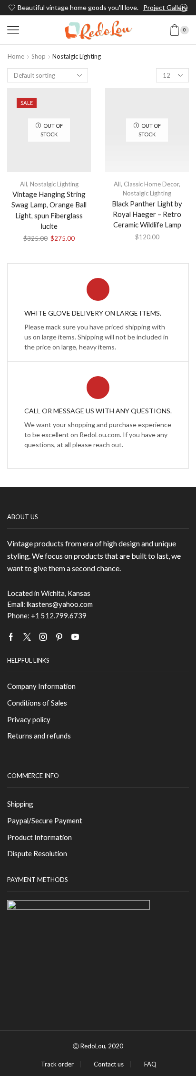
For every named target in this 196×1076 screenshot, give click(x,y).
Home (16, 56)
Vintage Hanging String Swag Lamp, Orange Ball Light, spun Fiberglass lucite (49, 210)
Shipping (20, 803)
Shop (38, 56)
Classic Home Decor (151, 184)
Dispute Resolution (37, 853)
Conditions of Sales (37, 702)
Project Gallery (165, 7)
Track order (57, 1064)
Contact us (109, 1064)
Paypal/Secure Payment (44, 820)
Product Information (39, 837)
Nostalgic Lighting (54, 184)
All (23, 184)
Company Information (41, 686)
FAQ (150, 1064)
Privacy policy (28, 719)
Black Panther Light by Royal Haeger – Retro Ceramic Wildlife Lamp (147, 214)
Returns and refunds (39, 735)
